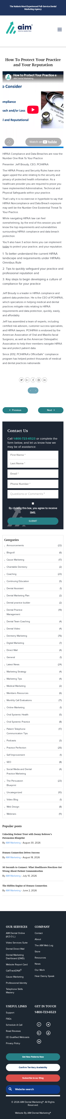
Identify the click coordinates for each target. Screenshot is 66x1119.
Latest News (13, 664)
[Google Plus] (39, 1033)
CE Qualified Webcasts (17, 1037)
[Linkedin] (39, 1041)
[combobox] (33, 1089)
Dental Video (13, 628)
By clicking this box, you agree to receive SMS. (33, 510)
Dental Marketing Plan (18, 595)
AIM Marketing (13, 842)
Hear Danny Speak (44, 976)
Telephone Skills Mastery (15, 991)
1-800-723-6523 (45, 1012)
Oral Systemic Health (17, 714)
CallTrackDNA (14, 970)
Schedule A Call (14, 1025)
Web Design (13, 806)
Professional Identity (16, 983)
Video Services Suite (17, 942)
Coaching (11, 574)
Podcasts (11, 740)
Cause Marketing (15, 559)
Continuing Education (18, 581)
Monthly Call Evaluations (19, 700)
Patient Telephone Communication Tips (17, 731)
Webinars (11, 814)
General (11, 657)
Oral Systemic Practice (18, 722)
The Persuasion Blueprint (15, 783)
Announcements (15, 545)
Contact (39, 933)
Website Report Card (17, 964)
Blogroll (11, 552)
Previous (16, 410)
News (38, 964)
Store (37, 951)
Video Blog (12, 799)
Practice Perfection (16, 747)
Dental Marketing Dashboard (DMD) (15, 957)
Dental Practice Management (14, 612)
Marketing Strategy (16, 671)
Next (50, 410)
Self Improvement (16, 755)
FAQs (9, 1019)
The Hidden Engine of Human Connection (24, 885)
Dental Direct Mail (15, 949)
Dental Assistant (15, 588)
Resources (40, 957)
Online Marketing (16, 707)
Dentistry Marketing (17, 636)
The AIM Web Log (44, 945)
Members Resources (17, 693)
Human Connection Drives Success (21, 852)
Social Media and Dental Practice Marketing (19, 771)
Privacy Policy (13, 1043)
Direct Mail (12, 650)
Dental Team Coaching (18, 621)
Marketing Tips (14, 679)
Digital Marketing (15, 643)
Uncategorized (14, 792)
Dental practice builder (18, 602)
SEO (9, 762)
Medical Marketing (16, 686)
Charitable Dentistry (17, 567)
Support (10, 1012)
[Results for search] (33, 1095)
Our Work (40, 970)
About (38, 939)
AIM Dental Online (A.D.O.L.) (16, 935)
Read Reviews (13, 1031)
